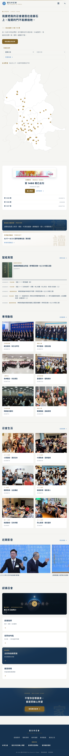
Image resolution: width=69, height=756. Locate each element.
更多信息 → (63, 258)
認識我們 (17, 737)
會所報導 (34, 737)
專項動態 (43, 737)
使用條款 (50, 752)
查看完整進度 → (9, 242)
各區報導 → (63, 428)
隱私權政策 (44, 752)
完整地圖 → (9, 57)
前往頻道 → (63, 540)
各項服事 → (63, 317)
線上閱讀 (30, 191)
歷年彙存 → (40, 191)
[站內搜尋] (65, 3)
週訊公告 (52, 737)
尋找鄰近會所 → (34, 709)
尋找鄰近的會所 (10, 41)
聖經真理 (26, 737)
